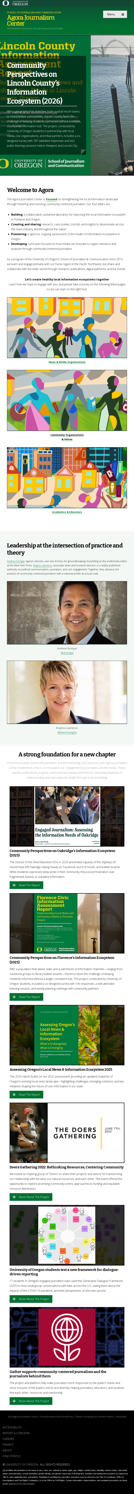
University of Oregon (22, 1464)
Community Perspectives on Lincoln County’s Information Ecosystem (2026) (34, 83)
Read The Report (29, 885)
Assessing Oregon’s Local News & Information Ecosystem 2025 (61, 1069)
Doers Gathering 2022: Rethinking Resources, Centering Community (67, 1167)
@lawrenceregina (67, 732)
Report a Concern (16, 1433)
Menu (111, 14)
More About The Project (34, 1197)
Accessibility (12, 1427)
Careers (8, 1439)
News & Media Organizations (67, 362)
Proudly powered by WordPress (56, 1416)
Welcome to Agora (30, 190)
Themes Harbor (106, 1416)
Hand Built (121, 1416)
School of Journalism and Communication (34, 12)
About (7, 1450)
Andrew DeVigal (15, 561)
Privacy (8, 1445)
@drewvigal (67, 652)
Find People (11, 1456)
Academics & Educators (67, 512)
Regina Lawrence (42, 565)
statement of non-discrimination (21, 1484)
